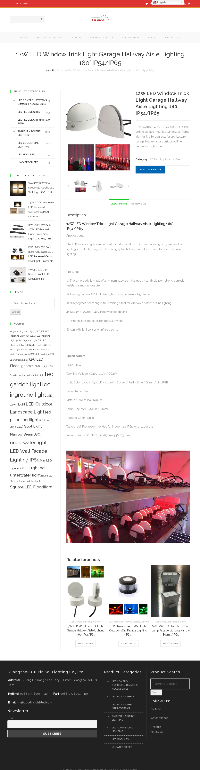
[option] (98, 133)
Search (16, 311)
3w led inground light (27, 340)
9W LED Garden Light (31, 345)
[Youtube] (184, 4)
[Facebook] (151, 4)
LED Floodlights (29, 112)
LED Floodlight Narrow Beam (166, 159)
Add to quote (150, 169)
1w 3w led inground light (22, 331)
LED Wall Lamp (148, 621)
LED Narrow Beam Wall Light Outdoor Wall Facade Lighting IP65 (128, 630)
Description (119, 203)
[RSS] (188, 4)
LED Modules (26, 154)
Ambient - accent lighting (29, 133)
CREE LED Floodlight (38, 366)
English (161, 2)
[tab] (119, 203)
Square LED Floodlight (31, 487)
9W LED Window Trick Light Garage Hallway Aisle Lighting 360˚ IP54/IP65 (85, 630)
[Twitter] (146, 4)
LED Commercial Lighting (28, 145)
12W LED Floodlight (40, 354)
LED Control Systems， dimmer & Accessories (33, 102)
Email (10, 718)
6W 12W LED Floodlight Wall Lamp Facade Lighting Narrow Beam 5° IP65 (171, 630)
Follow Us (156, 731)
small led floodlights (31, 481)
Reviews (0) (138, 203)
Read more (85, 643)
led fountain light (35, 375)
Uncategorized (28, 162)
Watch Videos (159, 717)
